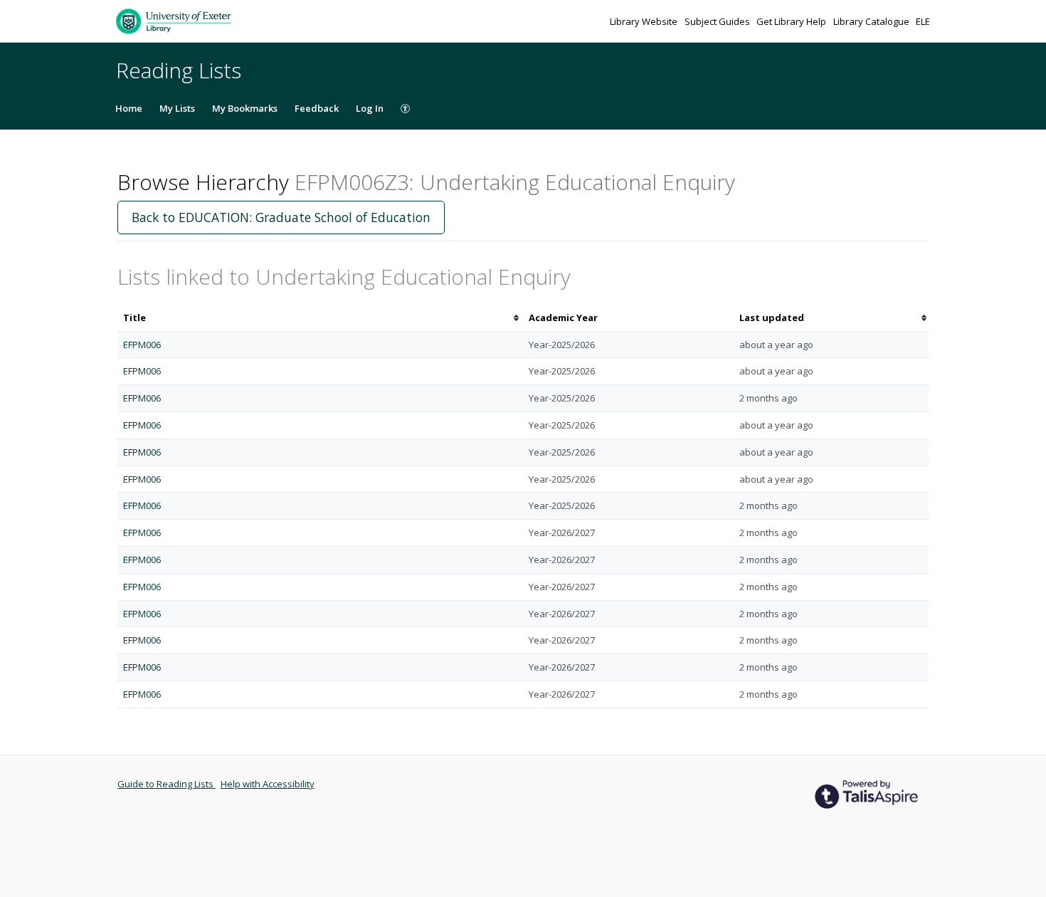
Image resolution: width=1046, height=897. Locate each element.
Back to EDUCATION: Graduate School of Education (281, 217)
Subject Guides (718, 21)
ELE (923, 21)
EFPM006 (142, 344)
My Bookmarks (245, 108)
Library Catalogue (872, 21)
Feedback (317, 108)
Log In (370, 108)
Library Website (645, 21)
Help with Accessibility (268, 783)
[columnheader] (320, 318)
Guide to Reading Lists (166, 783)
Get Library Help (792, 21)
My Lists (177, 108)
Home (128, 108)
